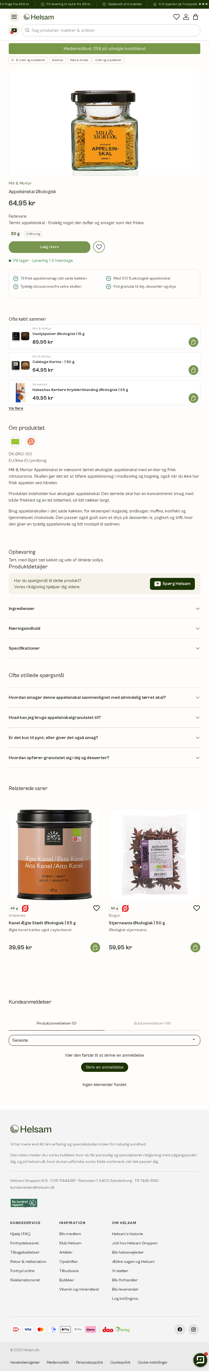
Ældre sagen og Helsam (133, 1261)
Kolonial (57, 60)
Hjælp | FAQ (20, 1234)
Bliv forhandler (125, 1280)
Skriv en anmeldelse (105, 1067)
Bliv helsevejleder (128, 1252)
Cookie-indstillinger (152, 1363)
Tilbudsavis (69, 1271)
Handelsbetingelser (25, 1363)
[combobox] (111, 30)
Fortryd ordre (22, 1271)
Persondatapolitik (89, 1363)
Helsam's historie (127, 1234)
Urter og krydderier (108, 60)
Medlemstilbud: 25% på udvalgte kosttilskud (104, 48)
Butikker (66, 1280)
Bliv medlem (70, 1234)
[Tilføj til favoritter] (99, 247)
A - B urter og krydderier (28, 60)
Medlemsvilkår (58, 1363)
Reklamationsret (25, 1280)
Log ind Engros (125, 1298)
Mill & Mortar (20, 183)
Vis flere (16, 408)
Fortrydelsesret (24, 1243)
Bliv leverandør (125, 1289)
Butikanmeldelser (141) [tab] (152, 1023)
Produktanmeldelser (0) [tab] (56, 1023)
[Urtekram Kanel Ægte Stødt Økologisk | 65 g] (54, 855)
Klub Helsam (70, 1243)
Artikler (65, 1252)
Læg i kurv (49, 247)
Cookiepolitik (120, 1363)
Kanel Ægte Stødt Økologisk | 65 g (42, 923)
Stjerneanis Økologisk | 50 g (137, 923)
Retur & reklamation (28, 1261)
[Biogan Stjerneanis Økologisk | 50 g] (154, 855)
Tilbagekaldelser (24, 1252)
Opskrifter (68, 1261)
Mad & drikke (79, 60)
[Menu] (14, 16)
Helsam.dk (31, 1350)
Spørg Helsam (176, 583)
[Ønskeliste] (176, 17)
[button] (195, 17)
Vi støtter (120, 1271)
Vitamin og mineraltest (79, 1289)
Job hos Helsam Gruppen (135, 1243)
